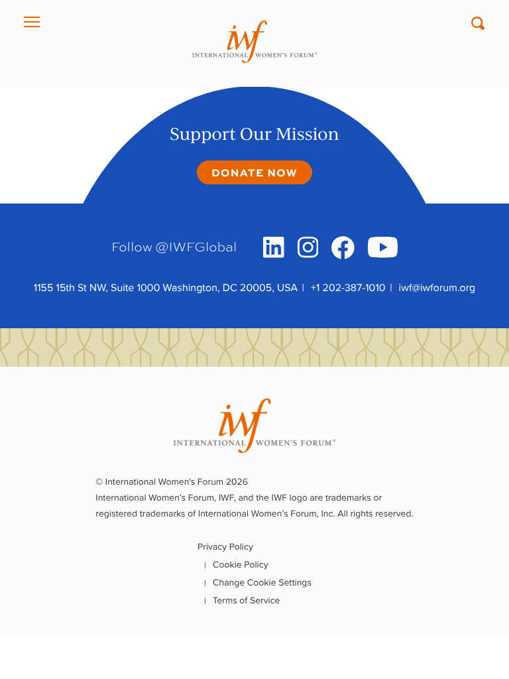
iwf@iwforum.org (437, 288)
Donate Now (254, 172)
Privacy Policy (225, 547)
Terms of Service (246, 600)
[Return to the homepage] (254, 42)
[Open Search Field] (477, 23)
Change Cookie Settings (262, 582)
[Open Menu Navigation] (31, 22)
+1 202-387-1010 (348, 288)
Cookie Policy (240, 565)
